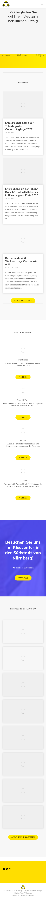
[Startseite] (23, 874)
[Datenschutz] (23, 877)
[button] (3, 56)
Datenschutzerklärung (27, 895)
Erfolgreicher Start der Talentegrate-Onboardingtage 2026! (19, 126)
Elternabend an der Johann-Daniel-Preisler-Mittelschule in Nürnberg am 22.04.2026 (22, 192)
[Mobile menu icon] (42, 3)
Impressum (15, 895)
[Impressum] (23, 876)
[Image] (23, 350)
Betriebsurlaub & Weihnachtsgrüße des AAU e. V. (21, 261)
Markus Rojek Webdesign (23, 893)
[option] (17, 55)
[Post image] (23, 631)
